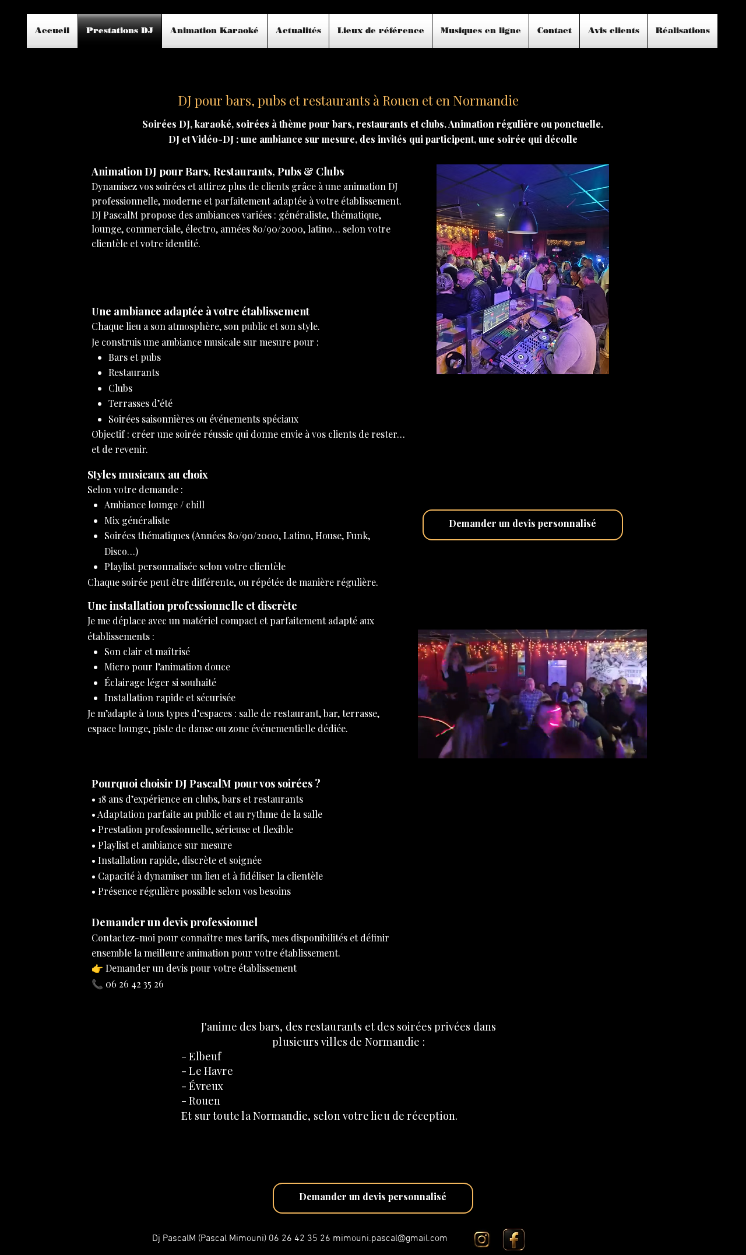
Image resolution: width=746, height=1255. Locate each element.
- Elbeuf (201, 1056)
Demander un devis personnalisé (522, 523)
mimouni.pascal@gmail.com (390, 1239)
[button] (632, 745)
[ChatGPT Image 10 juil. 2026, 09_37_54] (481, 1239)
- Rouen (200, 1101)
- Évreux (202, 1086)
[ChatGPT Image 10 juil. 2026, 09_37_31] (513, 1239)
